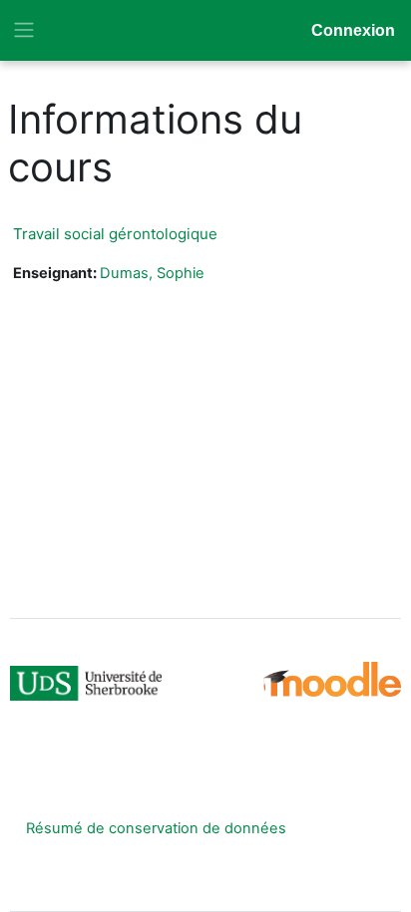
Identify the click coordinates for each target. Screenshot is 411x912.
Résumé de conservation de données (156, 828)
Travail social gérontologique (115, 233)
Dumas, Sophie (152, 273)
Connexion (353, 30)
